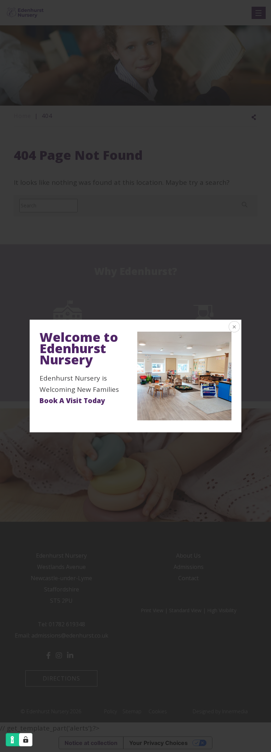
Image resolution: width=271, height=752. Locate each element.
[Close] (233, 327)
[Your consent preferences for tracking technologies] (25, 739)
